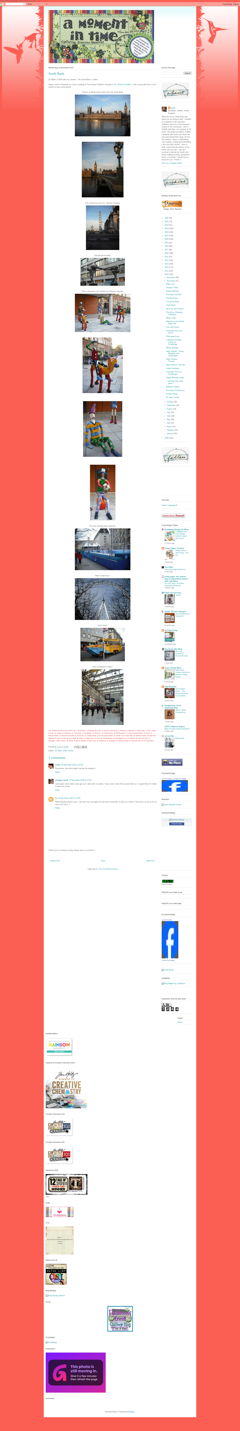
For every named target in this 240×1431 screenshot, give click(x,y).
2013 (167, 264)
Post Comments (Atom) (108, 869)
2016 (167, 253)
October (170, 402)
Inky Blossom (170, 687)
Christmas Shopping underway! (174, 313)
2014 (167, 260)
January (170, 433)
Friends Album (172, 394)
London (71, 751)
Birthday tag (179, 738)
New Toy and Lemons (174, 309)
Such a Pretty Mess (173, 668)
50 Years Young (172, 397)
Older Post (150, 861)
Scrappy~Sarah (61, 780)
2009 (167, 438)
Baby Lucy (170, 284)
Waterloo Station (172, 387)
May (169, 419)
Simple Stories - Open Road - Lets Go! (182, 553)
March (169, 426)
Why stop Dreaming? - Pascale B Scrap (181, 653)
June (169, 416)
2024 (167, 225)
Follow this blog (177, 824)
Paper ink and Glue (173, 593)
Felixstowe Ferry (172, 336)
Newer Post (55, 861)
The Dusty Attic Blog (173, 649)
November (171, 281)
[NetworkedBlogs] (176, 820)
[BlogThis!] (78, 747)
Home (103, 861)
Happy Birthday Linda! (175, 378)
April (169, 423)
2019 (167, 243)
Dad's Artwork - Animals (175, 365)
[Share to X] (80, 747)
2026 (167, 218)
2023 (167, 228)
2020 (167, 239)
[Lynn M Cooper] (175, 791)
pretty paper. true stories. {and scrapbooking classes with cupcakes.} (176, 579)
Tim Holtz (169, 567)
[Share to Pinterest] (86, 747)
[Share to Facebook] (83, 747)
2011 (167, 271)
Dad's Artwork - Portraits (172, 360)
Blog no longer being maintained (177, 729)
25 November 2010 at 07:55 (80, 780)
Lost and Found (172, 327)
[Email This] (75, 747)
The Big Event (172, 298)
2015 (167, 257)
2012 (167, 267)
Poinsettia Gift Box (173, 294)
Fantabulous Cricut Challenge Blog (173, 707)
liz (56, 798)
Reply (57, 772)
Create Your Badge (179, 778)
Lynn (173, 108)
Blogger (131, 1412)
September (171, 405)
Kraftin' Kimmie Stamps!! (175, 611)
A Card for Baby (172, 302)
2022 (167, 232)
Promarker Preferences (175, 390)
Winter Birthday (172, 348)
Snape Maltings (172, 291)
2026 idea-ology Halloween (175, 569)
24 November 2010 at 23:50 (72, 765)
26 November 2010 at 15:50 (69, 798)
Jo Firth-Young (171, 630)
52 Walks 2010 (61, 751)
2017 (167, 250)
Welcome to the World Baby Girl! (175, 322)
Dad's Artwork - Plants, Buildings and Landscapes (175, 353)
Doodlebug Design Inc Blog (176, 529)
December (171, 277)
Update (178, 595)
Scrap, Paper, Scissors (174, 548)
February (170, 430)
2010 (167, 274)
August (170, 409)
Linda (57, 765)
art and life (169, 736)
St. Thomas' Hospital (122, 84)
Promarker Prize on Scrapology (174, 373)
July (169, 412)
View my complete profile (172, 163)
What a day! (171, 318)
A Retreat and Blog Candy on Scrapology (173, 342)
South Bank (171, 305)
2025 (167, 221)
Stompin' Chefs (172, 288)
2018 (167, 246)
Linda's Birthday (172, 368)
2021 (167, 236)
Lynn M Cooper (167, 778)
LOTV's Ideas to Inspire (175, 727)
